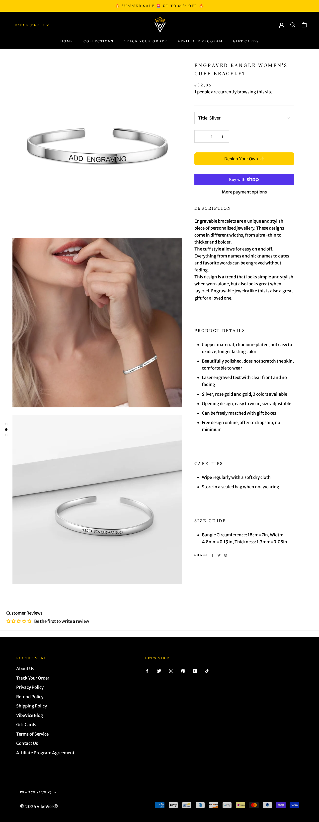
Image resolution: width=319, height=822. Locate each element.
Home (66, 41)
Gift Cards (246, 41)
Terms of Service (32, 734)
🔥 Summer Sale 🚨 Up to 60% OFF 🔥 (159, 5)
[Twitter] (219, 555)
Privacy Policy (30, 687)
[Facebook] (212, 555)
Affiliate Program (200, 41)
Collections (98, 41)
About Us (25, 668)
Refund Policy (29, 696)
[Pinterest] (225, 555)
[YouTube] (195, 670)
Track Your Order (32, 678)
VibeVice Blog (29, 715)
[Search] (293, 24)
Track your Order (145, 41)
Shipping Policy (31, 706)
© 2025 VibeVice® (39, 806)
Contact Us (27, 743)
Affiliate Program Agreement (45, 753)
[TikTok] (207, 670)
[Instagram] (171, 670)
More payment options (244, 192)
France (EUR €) (28, 25)
